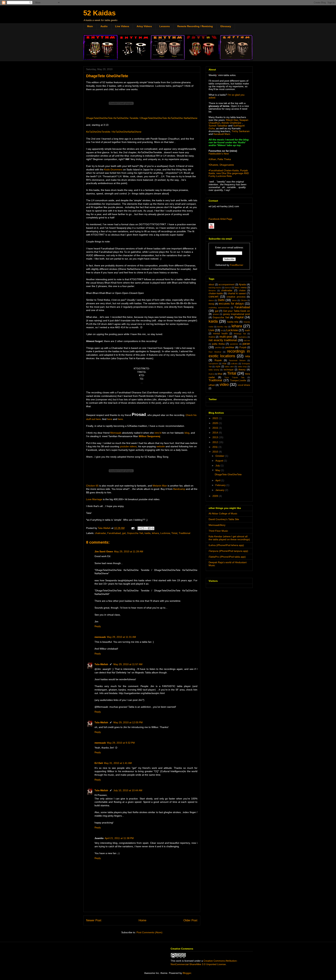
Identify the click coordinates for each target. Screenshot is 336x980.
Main (90, 26)
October (220, 455)
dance (211, 300)
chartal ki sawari (237, 293)
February (220, 485)
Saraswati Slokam (237, 360)
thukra (211, 374)
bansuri (228, 288)
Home (142, 920)
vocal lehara (244, 385)
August (219, 460)
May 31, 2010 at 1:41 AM (118, 763)
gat (124, 533)
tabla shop (242, 366)
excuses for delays (231, 303)
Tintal (174, 533)
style (217, 366)
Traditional (184, 533)
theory (242, 369)
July (217, 465)
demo (234, 300)
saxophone (213, 364)
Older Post (190, 920)
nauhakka (242, 337)
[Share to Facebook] (149, 528)
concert (213, 296)
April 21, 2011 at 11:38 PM (119, 838)
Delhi (221, 300)
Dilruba (244, 300)
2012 (215, 442)
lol (222, 330)
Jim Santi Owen (103, 551)
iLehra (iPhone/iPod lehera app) (226, 545)
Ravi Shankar (215, 352)
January (220, 490)
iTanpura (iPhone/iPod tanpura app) (228, 551)
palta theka (218, 343)
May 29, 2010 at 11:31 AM (121, 637)
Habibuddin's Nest (219, 153)
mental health (220, 333)
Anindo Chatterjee (231, 122)
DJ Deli (98, 763)
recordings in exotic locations (229, 353)
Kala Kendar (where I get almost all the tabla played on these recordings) (229, 538)
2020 (215, 423)
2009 (215, 496)
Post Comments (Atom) (149, 932)
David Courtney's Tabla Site (224, 519)
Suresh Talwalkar (218, 125)
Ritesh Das (231, 120)
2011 (215, 447)
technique (228, 369)
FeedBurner (236, 265)
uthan (212, 385)
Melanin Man (160, 485)
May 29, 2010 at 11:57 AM (127, 664)
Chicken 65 (92, 485)
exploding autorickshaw (219, 307)
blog (187, 432)
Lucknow (165, 533)
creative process (236, 296)
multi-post (225, 336)
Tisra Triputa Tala (234, 377)
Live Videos (122, 26)
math (247, 330)
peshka (218, 347)
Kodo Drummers (113, 169)
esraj (211, 303)
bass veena (240, 287)
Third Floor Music (218, 530)
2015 (215, 427)
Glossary (225, 26)
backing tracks (215, 288)
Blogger (187, 973)
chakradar (100, 533)
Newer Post (93, 920)
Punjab (242, 347)
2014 (215, 432)
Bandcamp (179, 489)
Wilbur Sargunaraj (149, 436)
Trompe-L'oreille (238, 380)
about (211, 284)
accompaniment (226, 284)
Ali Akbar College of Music (223, 513)
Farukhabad (114, 533)
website (160, 446)
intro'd (158, 432)
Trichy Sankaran (241, 131)
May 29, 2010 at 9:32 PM (121, 742)
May (218, 470)
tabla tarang (214, 370)
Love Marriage (94, 499)
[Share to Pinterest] (152, 528)
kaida (147, 533)
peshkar (229, 347)
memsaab (100, 637)
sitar (224, 363)
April (218, 480)
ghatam (216, 314)
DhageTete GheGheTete (228, 474)
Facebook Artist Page (220, 219)
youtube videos (128, 446)
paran (246, 343)
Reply (97, 626)
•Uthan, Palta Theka (220, 159)
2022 (215, 418)
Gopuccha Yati (135, 533)
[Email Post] (132, 528)
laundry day (222, 327)
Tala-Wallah (101, 664)
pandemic (234, 344)
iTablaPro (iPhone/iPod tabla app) (227, 556)
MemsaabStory (217, 525)
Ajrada (242, 284)
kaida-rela (232, 321)
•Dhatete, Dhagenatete (221, 164)
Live (211, 330)
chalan (242, 290)
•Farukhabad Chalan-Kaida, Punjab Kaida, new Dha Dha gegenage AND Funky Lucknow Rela (229, 173)
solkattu (234, 364)
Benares (212, 290)
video (224, 384)
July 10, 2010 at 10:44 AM (127, 790)
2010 (215, 451)
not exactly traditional (223, 340)
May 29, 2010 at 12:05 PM (128, 722)
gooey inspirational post (236, 314)
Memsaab (115, 432)
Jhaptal (239, 317)
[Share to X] (146, 528)
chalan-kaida (216, 293)
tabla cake (229, 366)
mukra (212, 337)
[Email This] (139, 528)
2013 (215, 437)
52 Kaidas (99, 13)
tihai (220, 373)
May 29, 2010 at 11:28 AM (128, 551)
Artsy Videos (144, 26)
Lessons (164, 26)
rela (247, 356)
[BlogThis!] (142, 528)
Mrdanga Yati (240, 334)
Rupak (218, 360)
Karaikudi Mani (222, 134)
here (109, 419)
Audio (104, 26)
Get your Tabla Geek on (236, 310)
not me (247, 340)
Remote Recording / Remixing (195, 26)
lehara (155, 533)
